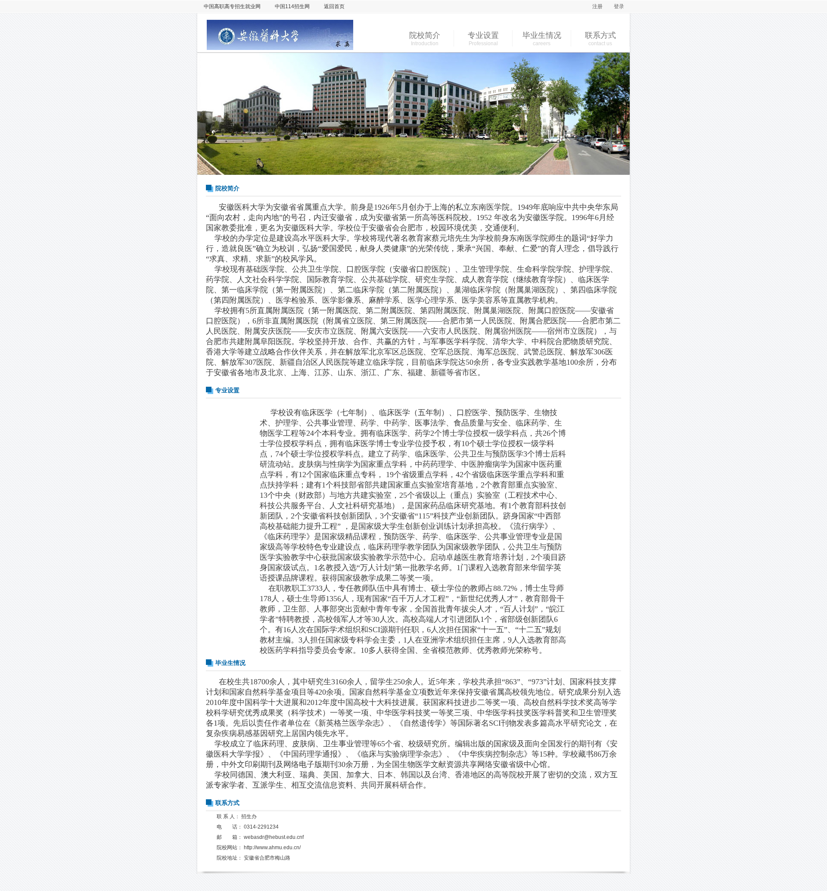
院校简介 (424, 35)
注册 (597, 6)
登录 (619, 6)
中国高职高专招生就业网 (232, 6)
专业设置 (483, 35)
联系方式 (600, 35)
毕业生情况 (541, 35)
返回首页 (334, 6)
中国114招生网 (292, 6)
